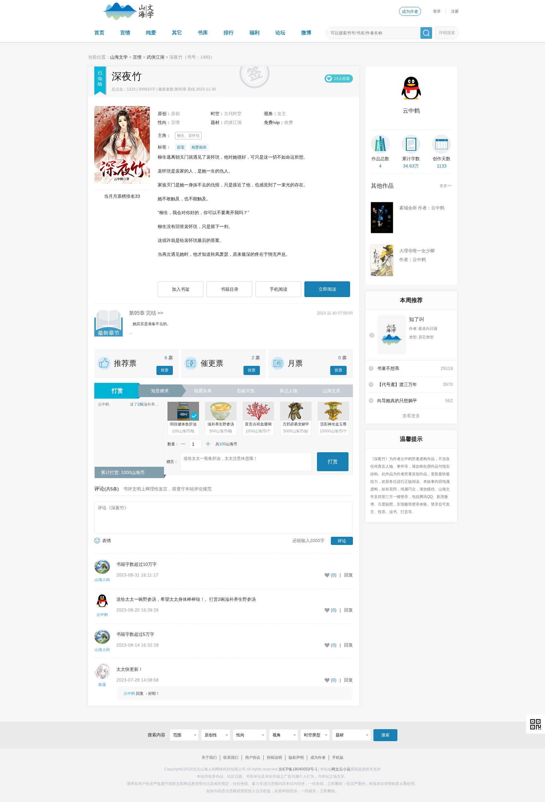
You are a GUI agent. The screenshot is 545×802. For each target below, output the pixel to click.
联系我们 (230, 757)
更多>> (446, 186)
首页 (99, 32)
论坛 (280, 32)
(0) (334, 574)
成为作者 (410, 11)
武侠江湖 (155, 57)
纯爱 (151, 32)
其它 (177, 32)
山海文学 (119, 57)
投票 (164, 370)
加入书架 (181, 289)
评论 (341, 540)
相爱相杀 (199, 147)
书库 (203, 32)
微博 (306, 32)
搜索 (385, 735)
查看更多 (411, 415)
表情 (106, 540)
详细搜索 (447, 32)
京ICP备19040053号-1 (297, 769)
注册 (455, 11)
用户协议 (252, 757)
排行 (229, 32)
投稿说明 (274, 757)
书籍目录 (229, 289)
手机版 (337, 757)
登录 (437, 11)
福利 (254, 32)
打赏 (333, 461)
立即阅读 (327, 289)
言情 (125, 32)
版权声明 (296, 757)
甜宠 (181, 147)
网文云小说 (340, 769)
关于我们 (209, 757)
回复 (348, 574)
